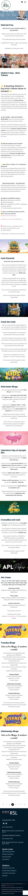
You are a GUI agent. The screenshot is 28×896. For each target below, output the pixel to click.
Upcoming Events (8, 851)
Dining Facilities (7, 854)
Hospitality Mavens (10, 885)
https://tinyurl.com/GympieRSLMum (11, 219)
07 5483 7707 (8, 838)
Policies (24, 883)
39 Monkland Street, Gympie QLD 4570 (12, 842)
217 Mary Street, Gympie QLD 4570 (13, 831)
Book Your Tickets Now (9, 215)
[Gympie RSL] (6, 9)
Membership (6, 857)
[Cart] (21, 2)
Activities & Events (8, 873)
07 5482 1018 (7, 827)
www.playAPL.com (12, 616)
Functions (5, 859)
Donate (4, 875)
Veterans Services (8, 868)
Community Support (9, 870)
